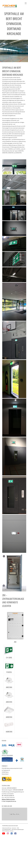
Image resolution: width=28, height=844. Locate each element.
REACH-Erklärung (5, 830)
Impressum (14, 828)
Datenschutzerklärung (6, 828)
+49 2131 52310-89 (18, 790)
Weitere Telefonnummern (8, 799)
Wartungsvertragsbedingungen (18, 829)
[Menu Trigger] (26, 3)
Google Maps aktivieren (14, 814)
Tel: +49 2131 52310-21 (8, 795)
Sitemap (11, 830)
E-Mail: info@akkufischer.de (9, 801)
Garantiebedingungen (6, 829)
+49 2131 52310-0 (11, 788)
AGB (18, 828)
